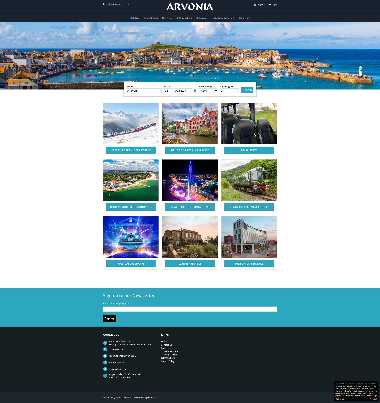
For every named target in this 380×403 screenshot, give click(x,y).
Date (167, 86)
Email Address (116, 303)
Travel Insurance (169, 351)
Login (274, 4)
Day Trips (167, 17)
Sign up (110, 318)
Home (164, 341)
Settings (339, 399)
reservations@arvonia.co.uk (123, 355)
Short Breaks (151, 17)
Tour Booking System (112, 397)
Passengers (226, 86)
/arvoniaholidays (117, 362)
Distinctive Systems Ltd (145, 397)
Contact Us (166, 344)
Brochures (202, 17)
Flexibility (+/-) (207, 86)
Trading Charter (169, 354)
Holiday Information (223, 17)
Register (262, 4)
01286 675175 (123, 4)
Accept (373, 399)
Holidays (134, 17)
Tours (130, 86)
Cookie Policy (167, 361)
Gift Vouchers (184, 17)
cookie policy (340, 393)
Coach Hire (244, 17)
